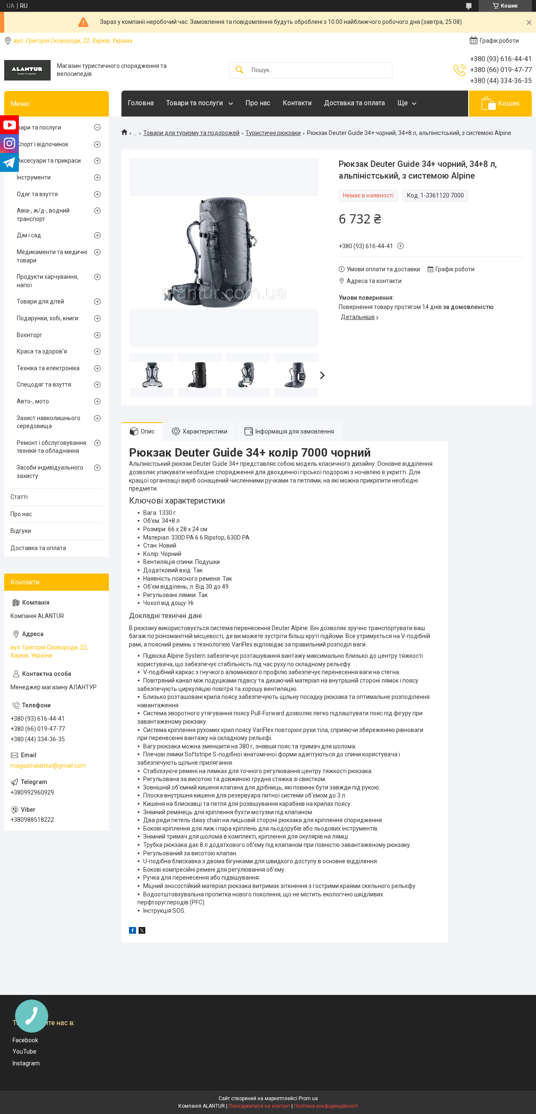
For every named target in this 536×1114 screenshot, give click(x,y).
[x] (142, 931)
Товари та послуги (195, 103)
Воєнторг (29, 335)
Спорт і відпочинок (42, 144)
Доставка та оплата (354, 103)
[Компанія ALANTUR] (27, 70)
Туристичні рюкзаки (273, 133)
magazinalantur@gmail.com (48, 765)
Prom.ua (308, 1098)
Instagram (26, 1063)
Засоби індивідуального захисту (50, 471)
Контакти (297, 103)
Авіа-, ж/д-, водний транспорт (43, 214)
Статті (19, 496)
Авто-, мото (33, 401)
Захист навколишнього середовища (48, 422)
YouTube (24, 1051)
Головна (141, 103)
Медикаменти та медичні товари (52, 256)
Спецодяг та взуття (44, 384)
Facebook (25, 1040)
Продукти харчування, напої (47, 280)
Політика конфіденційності (326, 1106)
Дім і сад (29, 235)
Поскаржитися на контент (259, 1106)
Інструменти (34, 177)
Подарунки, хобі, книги (47, 318)
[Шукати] (239, 70)
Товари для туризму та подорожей (191, 133)
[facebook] (132, 931)
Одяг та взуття (37, 194)
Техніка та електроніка (48, 368)
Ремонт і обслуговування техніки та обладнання (51, 446)
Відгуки (20, 530)
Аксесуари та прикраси (49, 160)
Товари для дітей (40, 301)
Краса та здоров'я (42, 351)
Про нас (257, 103)
